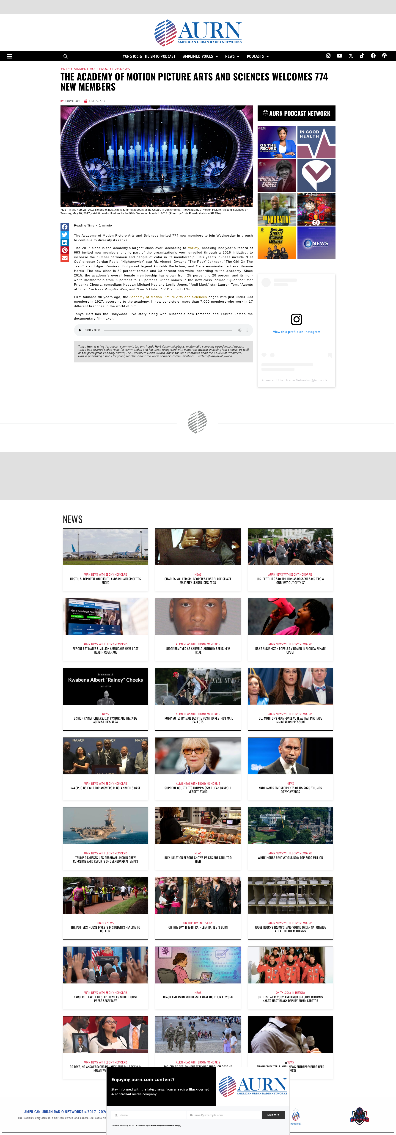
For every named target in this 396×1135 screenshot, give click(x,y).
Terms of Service (170, 1126)
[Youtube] (340, 56)
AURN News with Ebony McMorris (106, 574)
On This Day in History (197, 923)
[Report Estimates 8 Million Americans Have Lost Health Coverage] (105, 616)
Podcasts (255, 56)
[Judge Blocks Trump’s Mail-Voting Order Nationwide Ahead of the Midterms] (290, 895)
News (230, 56)
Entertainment (75, 69)
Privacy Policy (155, 1126)
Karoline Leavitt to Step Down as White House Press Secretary (105, 998)
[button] (64, 227)
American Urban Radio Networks (285, 380)
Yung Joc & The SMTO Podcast (149, 56)
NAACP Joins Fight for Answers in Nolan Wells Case (105, 787)
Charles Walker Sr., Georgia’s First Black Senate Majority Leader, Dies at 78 (198, 580)
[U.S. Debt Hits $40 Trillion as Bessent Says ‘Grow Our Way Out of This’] (290, 547)
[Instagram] (328, 56)
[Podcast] (385, 56)
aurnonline (322, 380)
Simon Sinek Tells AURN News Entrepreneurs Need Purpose (290, 1068)
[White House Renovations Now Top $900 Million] (290, 825)
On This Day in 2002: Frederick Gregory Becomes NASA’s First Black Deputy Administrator (290, 998)
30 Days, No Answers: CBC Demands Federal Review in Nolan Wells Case (105, 1068)
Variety (193, 248)
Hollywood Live (104, 69)
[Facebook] (373, 56)
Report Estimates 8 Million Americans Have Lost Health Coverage (105, 650)
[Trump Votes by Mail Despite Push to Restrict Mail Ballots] (197, 686)
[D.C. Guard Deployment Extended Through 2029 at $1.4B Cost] (197, 1034)
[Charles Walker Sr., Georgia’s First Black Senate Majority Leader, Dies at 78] (197, 547)
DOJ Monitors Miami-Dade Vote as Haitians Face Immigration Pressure (290, 720)
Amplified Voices (198, 56)
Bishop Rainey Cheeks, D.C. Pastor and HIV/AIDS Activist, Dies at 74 (105, 720)
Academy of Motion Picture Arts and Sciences (168, 297)
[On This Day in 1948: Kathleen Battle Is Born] (197, 895)
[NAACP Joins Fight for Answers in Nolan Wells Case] (105, 756)
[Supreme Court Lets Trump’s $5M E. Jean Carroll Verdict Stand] (197, 756)
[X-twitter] (351, 56)
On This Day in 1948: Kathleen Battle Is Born (198, 927)
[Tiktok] (362, 56)
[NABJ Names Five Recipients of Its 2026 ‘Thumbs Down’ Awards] (290, 756)
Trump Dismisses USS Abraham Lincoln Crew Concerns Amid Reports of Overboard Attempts (105, 859)
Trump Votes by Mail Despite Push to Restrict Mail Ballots (198, 720)
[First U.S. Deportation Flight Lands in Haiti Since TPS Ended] (105, 547)
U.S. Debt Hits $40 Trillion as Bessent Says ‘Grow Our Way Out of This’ (290, 580)
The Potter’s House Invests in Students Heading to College (105, 929)
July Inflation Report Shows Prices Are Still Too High (198, 859)
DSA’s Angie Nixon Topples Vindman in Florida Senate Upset (290, 650)
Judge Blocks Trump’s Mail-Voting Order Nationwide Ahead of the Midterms (290, 929)
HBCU (100, 923)
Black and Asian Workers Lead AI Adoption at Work (198, 996)
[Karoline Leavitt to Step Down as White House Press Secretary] (105, 965)
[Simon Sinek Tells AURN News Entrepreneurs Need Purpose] (290, 1034)
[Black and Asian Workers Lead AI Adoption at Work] (197, 965)
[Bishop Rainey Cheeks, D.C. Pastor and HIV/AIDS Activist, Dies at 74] (105, 686)
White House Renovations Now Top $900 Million (290, 857)
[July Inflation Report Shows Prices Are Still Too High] (197, 825)
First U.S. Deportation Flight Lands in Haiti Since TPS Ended (105, 580)
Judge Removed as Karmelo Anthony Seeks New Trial (198, 650)
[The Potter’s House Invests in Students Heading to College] (105, 895)
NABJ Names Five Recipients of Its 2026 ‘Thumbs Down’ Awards (290, 789)
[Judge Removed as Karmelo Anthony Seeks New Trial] (197, 616)
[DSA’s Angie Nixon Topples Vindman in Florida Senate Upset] (290, 616)
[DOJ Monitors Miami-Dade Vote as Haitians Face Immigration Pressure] (290, 686)
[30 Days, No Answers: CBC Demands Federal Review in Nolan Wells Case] (105, 1034)
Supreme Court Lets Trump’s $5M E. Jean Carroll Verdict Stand (198, 789)
